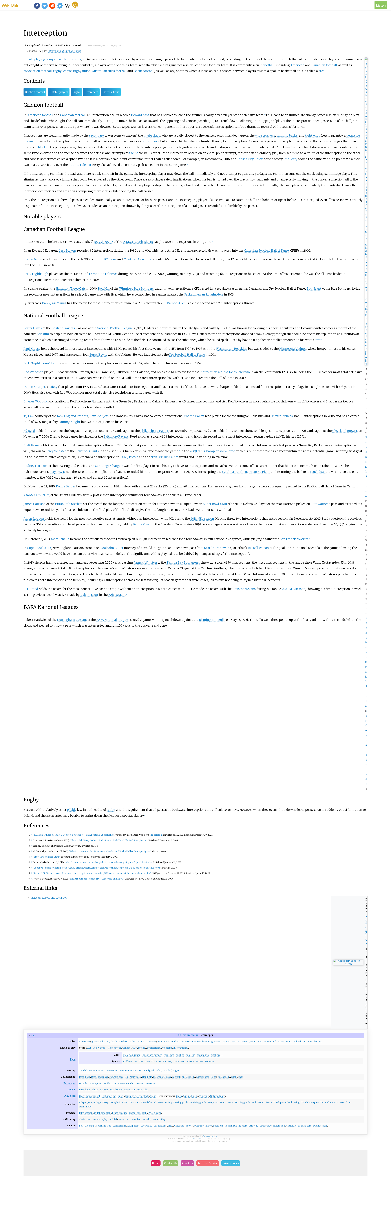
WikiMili (10, 5)
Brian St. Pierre (259, 472)
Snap (240, 1077)
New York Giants (87, 451)
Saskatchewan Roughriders (203, 294)
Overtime (199, 1125)
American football (40, 115)
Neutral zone (187, 1061)
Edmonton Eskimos (103, 274)
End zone (156, 1061)
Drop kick (84, 1077)
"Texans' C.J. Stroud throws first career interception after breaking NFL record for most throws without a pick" (92, 873)
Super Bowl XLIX (39, 548)
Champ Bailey (194, 416)
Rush (234, 1077)
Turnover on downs (144, 1083)
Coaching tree (103, 1125)
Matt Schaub (60, 539)
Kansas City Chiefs (250, 159)
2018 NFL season (202, 518)
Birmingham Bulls (212, 620)
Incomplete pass (162, 1077)
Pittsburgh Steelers (68, 504)
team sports (72, 59)
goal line (190, 1055)
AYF (89, 1047)
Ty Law (29, 416)
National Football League (115, 328)
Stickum (43, 334)
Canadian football (324, 65)
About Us (187, 1163)
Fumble (83, 1083)
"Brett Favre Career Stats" (46, 856)
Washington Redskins (231, 348)
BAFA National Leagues (112, 620)
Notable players (58, 92)
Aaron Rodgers (34, 518)
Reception (213, 1102)
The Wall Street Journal (136, 840)
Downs (71, 1089)
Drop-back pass (99, 1077)
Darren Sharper (34, 387)
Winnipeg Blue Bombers (136, 288)
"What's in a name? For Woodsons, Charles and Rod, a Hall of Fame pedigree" (110, 851)
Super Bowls (98, 354)
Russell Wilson (258, 548)
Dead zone (144, 1061)
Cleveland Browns (345, 431)
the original (156, 834)
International (180, 1047)
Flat (165, 1061)
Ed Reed (29, 431)
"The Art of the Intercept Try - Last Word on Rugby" (96, 878)
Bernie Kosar (142, 524)
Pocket (199, 1061)
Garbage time (109, 1096)
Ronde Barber (65, 486)
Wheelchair (300, 1041)
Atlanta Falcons (79, 165)
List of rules (314, 1041)
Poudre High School (366, 467)
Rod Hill (104, 288)
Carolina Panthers (235, 472)
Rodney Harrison (36, 466)
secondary (96, 135)
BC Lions (110, 259)
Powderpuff (270, 1041)
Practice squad (119, 1113)
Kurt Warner (319, 504)
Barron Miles (33, 259)
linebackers (152, 135)
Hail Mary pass (133, 1077)
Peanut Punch (125, 1083)
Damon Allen (176, 303)
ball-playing (36, 59)
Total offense (265, 1102)
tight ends (312, 135)
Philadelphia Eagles (154, 431)
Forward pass (116, 1077)
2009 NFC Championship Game (212, 451)
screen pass (150, 141)
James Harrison (35, 504)
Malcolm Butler (112, 548)
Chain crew (85, 1119)
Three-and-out (100, 1089)
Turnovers (69, 1083)
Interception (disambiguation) (64, 50)
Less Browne (67, 250)
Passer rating (165, 1102)
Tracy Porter (129, 457)
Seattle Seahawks (216, 548)
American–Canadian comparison (175, 1041)
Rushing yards (242, 1102)
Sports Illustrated (143, 862)
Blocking (90, 1125)
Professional (154, 1047)
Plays (209, 1125)
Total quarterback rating (286, 1102)
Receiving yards (197, 1102)
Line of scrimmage (152, 1055)
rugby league (62, 71)
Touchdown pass (310, 1102)
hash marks (203, 1055)
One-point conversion (105, 1070)
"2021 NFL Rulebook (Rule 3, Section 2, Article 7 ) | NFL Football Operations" (73, 834)
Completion (116, 1102)
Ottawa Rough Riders (138, 241)
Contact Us (170, 1163)
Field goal (149, 1070)
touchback (223, 1077)
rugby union (82, 71)
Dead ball (142, 1089)
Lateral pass (202, 1077)
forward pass (140, 115)
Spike (153, 1096)
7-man (235, 1041)
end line (180, 1055)
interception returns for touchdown (225, 372)
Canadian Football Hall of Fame (266, 250)
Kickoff (176, 1077)
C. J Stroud (31, 589)
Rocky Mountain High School (366, 662)
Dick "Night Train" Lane (41, 363)
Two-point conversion (130, 1070)
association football (38, 71)
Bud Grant (314, 288)
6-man (226, 1041)
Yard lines (169, 1055)
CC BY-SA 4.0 (195, 1138)
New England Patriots (72, 416)
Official (113, 1119)
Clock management (89, 1096)
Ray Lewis (57, 472)
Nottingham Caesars (72, 620)
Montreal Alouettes (137, 259)
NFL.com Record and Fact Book (49, 897)
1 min (194, 1096)
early (114, 1041)
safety (53, 387)
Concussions (119, 1125)
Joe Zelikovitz (103, 241)
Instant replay (100, 1119)
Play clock (69, 1095)
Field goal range (131, 1055)
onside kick (188, 1077)
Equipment (133, 1125)
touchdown (318, 472)
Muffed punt (110, 1083)
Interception (95, 1083)
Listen (381, 5)
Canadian (151, 1041)
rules (132, 1041)
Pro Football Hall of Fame (187, 354)
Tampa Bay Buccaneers (183, 562)
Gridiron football (35, 92)
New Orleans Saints (164, 457)
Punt (213, 1077)
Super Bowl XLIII (215, 504)
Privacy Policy (231, 1163)
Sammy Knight (69, 422)
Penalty (147, 1119)
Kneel (121, 1096)
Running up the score (236, 1125)
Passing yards (180, 1102)
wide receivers (265, 135)
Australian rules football (109, 71)
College (126, 1047)
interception (366, 928)
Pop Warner (99, 1047)
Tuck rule (291, 1125)
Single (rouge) (171, 1070)
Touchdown (85, 1070)
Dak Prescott (89, 595)
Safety (158, 1070)
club (134, 1047)
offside (71, 809)
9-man (252, 1041)
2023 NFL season (293, 589)
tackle (133, 153)
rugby (111, 809)
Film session (86, 1113)
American (297, 65)
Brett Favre (31, 445)
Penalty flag (159, 1119)
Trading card (304, 1125)
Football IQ (146, 1125)
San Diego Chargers (109, 466)
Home (155, 1163)
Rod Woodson (33, 372)
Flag (260, 1041)
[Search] (75, 5)
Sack (254, 1102)
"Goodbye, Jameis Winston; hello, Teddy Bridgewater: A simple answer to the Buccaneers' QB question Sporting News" (97, 867)
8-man (243, 1041)
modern (123, 1041)
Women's (167, 1047)
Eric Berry (290, 159)
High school (114, 1047)
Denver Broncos (282, 416)
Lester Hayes (33, 328)
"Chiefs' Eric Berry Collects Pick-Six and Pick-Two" (97, 840)
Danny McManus (54, 303)
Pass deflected (148, 1102)
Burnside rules (202, 1041)
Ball (81, 1125)
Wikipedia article (210, 1136)
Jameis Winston (145, 562)
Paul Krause (32, 348)
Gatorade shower (183, 1125)
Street (281, 1041)
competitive (54, 59)
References (91, 92)
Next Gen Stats (132, 1102)
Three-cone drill (138, 1113)
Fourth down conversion (122, 1089)
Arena (141, 1041)
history (106, 1041)
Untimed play (217, 1096)
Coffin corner (130, 1061)
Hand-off (147, 1077)
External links (111, 92)
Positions (218, 1125)
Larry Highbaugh (36, 274)
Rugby (76, 92)
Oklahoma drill (102, 1113)
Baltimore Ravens (116, 436)
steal (322, 71)
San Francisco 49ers (294, 539)
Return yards (226, 1102)
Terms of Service (208, 1163)
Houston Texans (244, 589)
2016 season (116, 595)
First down (84, 1089)
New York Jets (99, 416)
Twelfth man (320, 1125)
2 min (186, 1096)
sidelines (215, 1055)
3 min (179, 1096)
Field (72, 1059)
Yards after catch (329, 1102)
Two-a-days (154, 1113)
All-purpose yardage (90, 1102)
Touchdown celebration (272, 1125)
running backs (287, 135)
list (170, 1125)
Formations (160, 1125)
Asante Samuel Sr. (36, 495)
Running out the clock (137, 1096)
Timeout (204, 1096)
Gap (170, 1061)
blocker (43, 147)
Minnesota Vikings (292, 348)
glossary (96, 1041)
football (268, 65)
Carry (105, 1102)
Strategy (253, 1125)
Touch (289, 1041)
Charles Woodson (36, 401)
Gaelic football (144, 71)
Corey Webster (56, 451)
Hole (176, 1061)
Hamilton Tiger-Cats (71, 288)
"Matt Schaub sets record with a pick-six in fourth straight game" (99, 862)
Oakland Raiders (63, 328)
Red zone (209, 1061)
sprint (141, 1047)
